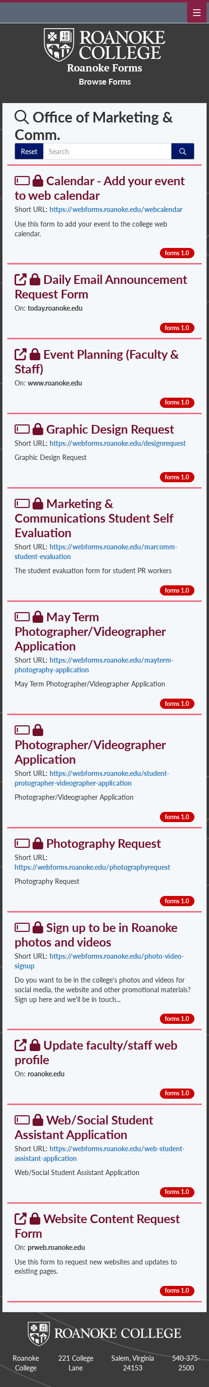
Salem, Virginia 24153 (132, 1362)
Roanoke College (26, 1362)
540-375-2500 (186, 1362)
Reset (29, 151)
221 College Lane (75, 1362)
